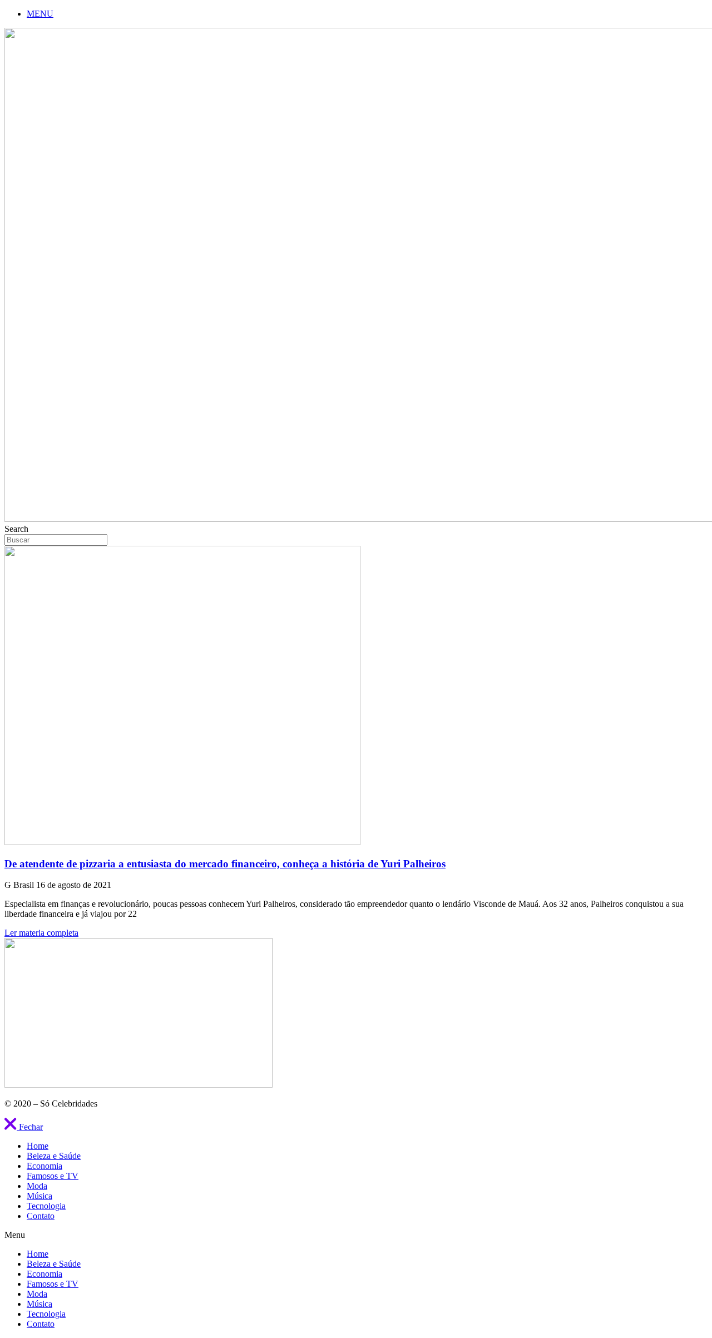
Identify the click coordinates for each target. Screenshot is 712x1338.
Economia (44, 1166)
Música (39, 1196)
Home (37, 1146)
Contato (41, 1216)
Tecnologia (46, 1206)
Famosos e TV (52, 1176)
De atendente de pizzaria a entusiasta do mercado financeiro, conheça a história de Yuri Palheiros (225, 864)
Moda (37, 1186)
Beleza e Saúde (54, 1156)
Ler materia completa (41, 932)
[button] (23, 1127)
